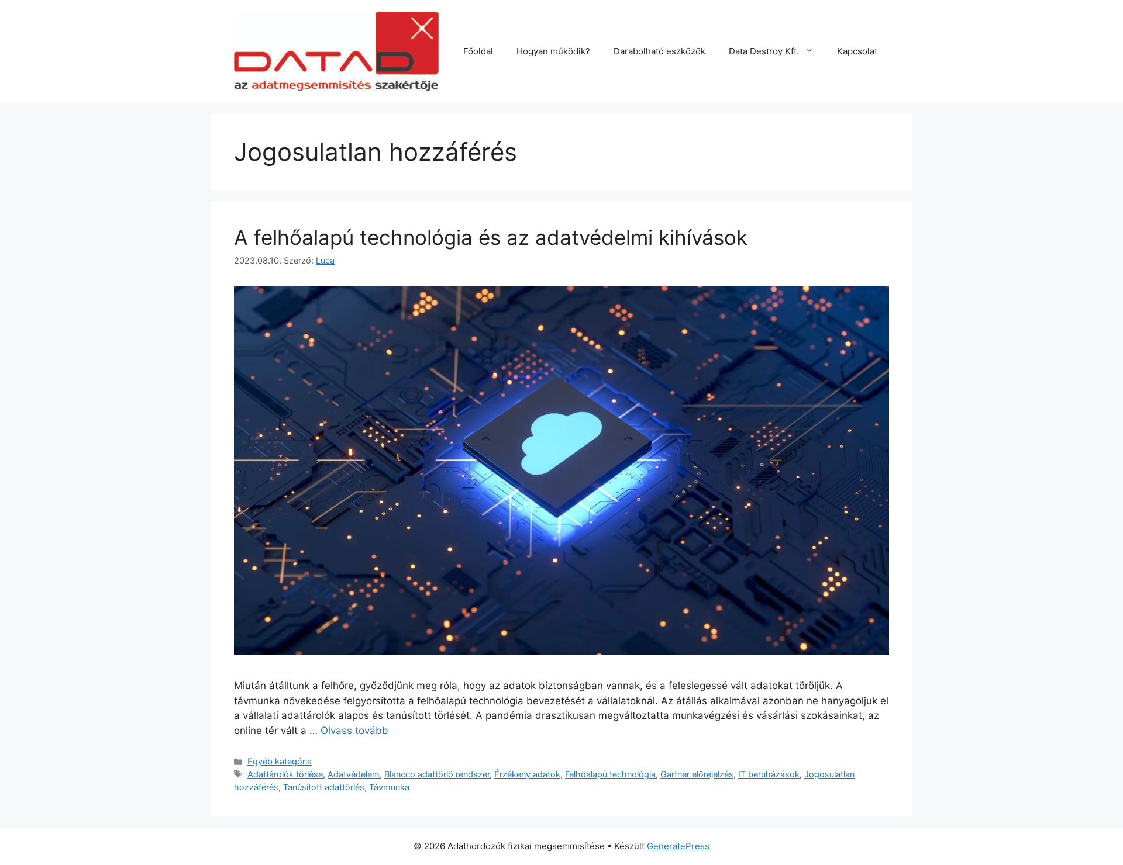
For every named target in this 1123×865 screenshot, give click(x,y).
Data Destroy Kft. (764, 51)
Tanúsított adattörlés (323, 787)
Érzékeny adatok (527, 774)
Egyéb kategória (279, 761)
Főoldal (478, 51)
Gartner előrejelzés (696, 774)
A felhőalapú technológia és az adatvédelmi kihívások (490, 237)
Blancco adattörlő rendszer (437, 774)
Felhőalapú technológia (610, 774)
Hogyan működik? (553, 51)
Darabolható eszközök (659, 51)
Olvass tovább (354, 730)
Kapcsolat (857, 51)
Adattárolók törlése (285, 774)
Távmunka (389, 787)
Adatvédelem (354, 774)
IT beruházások (769, 774)
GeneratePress (678, 846)
